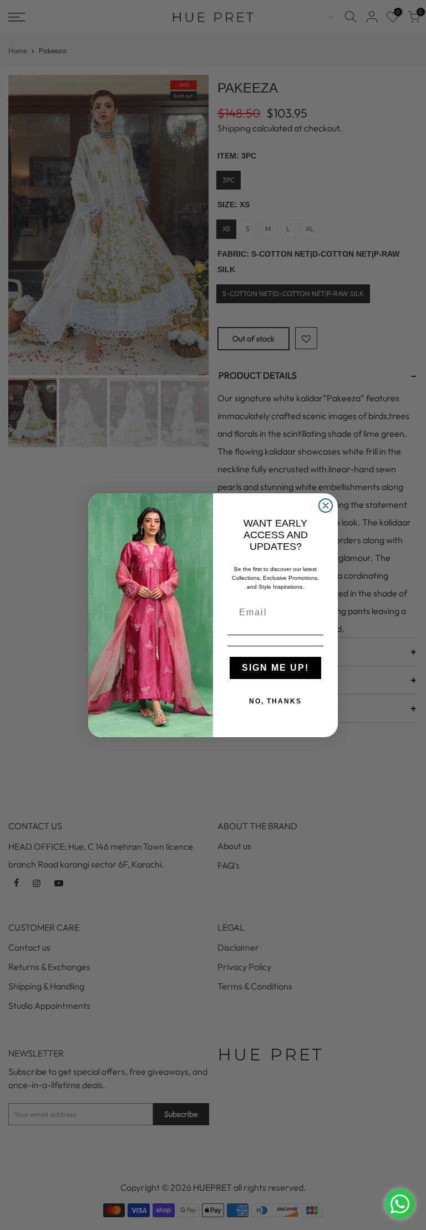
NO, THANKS (275, 701)
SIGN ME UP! (275, 667)
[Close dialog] (325, 505)
